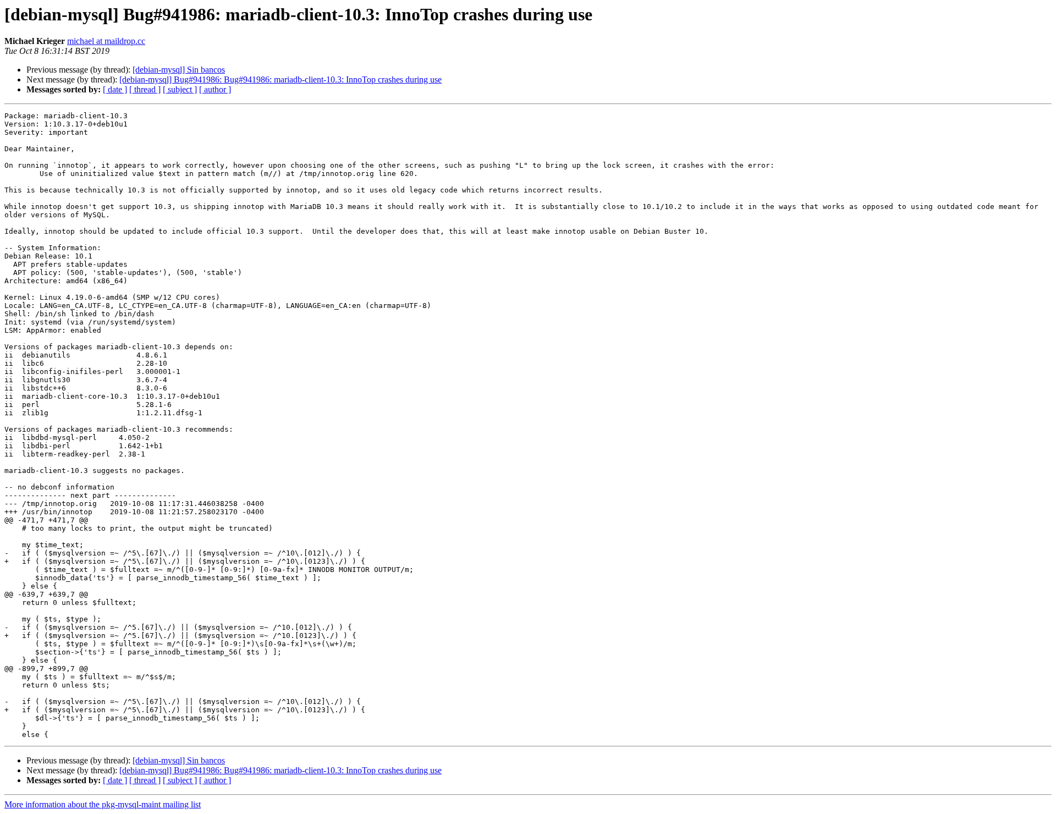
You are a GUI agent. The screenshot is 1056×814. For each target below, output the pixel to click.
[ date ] (115, 89)
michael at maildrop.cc (106, 41)
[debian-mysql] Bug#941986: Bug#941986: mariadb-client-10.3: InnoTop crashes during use (280, 79)
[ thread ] (145, 89)
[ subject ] (180, 89)
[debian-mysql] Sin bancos (179, 69)
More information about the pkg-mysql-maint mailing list (102, 804)
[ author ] (215, 89)
